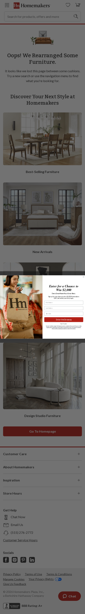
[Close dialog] (83, 277)
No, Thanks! (63, 323)
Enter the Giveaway (64, 319)
